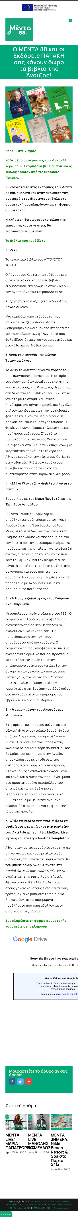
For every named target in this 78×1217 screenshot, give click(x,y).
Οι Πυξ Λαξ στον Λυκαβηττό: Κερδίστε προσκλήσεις (57, 1143)
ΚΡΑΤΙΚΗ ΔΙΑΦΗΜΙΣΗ (42, 1198)
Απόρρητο (6, 1214)
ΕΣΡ (29, 1198)
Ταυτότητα (19, 1198)
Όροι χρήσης (35, 1191)
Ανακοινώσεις (61, 1198)
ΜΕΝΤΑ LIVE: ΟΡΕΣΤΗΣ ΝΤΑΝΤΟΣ (31, 1141)
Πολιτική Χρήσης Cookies (32, 1195)
